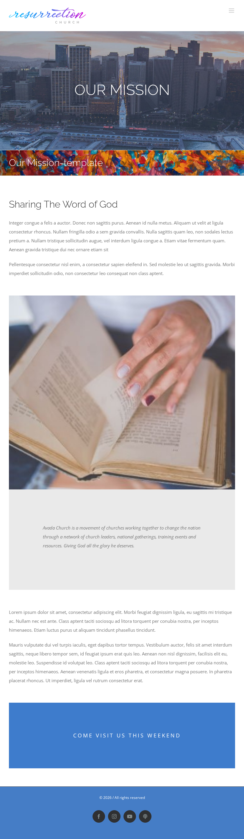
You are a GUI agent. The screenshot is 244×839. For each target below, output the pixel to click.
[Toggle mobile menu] (232, 10)
